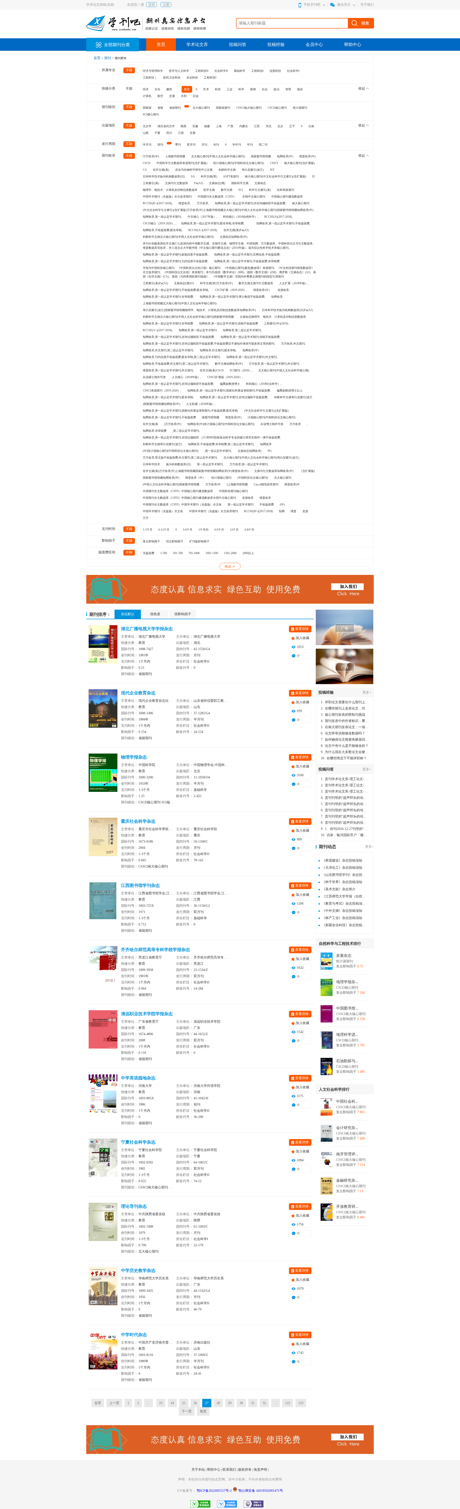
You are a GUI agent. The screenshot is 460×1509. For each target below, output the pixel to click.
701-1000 (194, 553)
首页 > (99, 58)
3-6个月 (187, 529)
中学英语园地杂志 (138, 1078)
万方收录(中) (151, 156)
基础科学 (239, 71)
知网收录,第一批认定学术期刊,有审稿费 (168, 323)
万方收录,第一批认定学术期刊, (249, 464)
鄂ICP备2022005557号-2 (215, 1490)
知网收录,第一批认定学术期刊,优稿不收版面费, (250, 337)
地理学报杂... (347, 982)
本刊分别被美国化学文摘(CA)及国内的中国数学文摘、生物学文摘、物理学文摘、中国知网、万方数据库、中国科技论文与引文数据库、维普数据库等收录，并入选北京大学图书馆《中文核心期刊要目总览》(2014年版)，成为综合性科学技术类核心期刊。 (229, 246)
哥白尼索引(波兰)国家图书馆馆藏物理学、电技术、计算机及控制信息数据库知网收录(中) (199, 310)
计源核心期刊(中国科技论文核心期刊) (271, 417)
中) (269, 451)
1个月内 (203, 529)
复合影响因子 (151, 541)
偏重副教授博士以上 (290, 390)
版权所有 (245, 1469)
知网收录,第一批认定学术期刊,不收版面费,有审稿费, (247, 261)
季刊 (178, 144)
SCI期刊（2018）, (241, 370)
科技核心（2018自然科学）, (240, 216)
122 (287, 1403)
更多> (366, 692)
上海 (219, 126)
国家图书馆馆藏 (261, 156)
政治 (276, 89)
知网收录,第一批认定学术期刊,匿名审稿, (168, 397)
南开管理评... (347, 1154)
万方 (146, 518)
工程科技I (210, 77)
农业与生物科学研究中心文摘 (194, 169)
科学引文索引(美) (260, 190)
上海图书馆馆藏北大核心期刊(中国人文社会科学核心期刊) (180, 303)
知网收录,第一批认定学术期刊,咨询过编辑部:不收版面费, (179, 337)
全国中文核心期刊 (253, 196)
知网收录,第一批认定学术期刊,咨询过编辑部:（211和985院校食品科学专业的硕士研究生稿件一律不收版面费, (212, 437)
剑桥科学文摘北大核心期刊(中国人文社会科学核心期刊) (178, 236)
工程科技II (201, 71)
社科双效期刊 (285, 190)
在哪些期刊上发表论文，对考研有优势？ (345, 708)
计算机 (147, 96)
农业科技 (192, 77)
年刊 (250, 144)
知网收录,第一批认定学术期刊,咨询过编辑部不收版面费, (178, 384)
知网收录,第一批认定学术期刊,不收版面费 (169, 417)
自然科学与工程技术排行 (340, 944)
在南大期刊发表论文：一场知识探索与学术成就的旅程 (345, 727)
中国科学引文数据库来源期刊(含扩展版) (181, 163)
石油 (195, 96)
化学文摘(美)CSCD (212, 370)
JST (272, 169)
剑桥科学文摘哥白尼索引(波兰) (162, 444)
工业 (229, 89)
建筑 (169, 89)
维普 (293, 511)
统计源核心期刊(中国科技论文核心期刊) (238, 163)
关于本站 (198, 1469)
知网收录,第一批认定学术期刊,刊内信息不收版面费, (175, 261)
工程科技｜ (150, 77)
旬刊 (216, 144)
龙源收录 (247, 497)
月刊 (204, 144)
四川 (169, 133)
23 (160, 1403)
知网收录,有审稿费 (155, 430)
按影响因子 (182, 614)
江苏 (257, 126)
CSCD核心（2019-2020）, (159, 223)
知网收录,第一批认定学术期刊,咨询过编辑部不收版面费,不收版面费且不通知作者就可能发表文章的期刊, (209, 343)
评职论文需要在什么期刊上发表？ (345, 702)
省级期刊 (175, 107)
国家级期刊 (223, 107)
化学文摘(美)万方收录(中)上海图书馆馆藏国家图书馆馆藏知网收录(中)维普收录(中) (195, 471)
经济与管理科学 (153, 71)
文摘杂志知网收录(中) (233, 236)
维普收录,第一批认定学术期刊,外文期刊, (168, 370)
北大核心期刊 (201, 107)
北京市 (147, 126)
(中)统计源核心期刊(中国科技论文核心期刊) (170, 451)
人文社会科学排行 (334, 1089)
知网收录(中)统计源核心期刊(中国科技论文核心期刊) (220, 424)
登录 (151, 4)
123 (300, 1403)
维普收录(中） (262, 290)
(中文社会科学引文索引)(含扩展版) (266, 410)
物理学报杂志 (134, 757)
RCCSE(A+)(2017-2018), (158, 330)
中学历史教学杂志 (138, 1270)
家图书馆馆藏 (210, 417)
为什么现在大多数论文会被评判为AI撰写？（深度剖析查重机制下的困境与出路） (345, 752)
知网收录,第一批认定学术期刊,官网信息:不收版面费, (247, 254)
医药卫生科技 (171, 77)
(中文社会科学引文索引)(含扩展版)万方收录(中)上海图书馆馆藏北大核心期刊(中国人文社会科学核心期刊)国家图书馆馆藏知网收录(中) (228, 210)
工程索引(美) (151, 183)
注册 (166, 4)
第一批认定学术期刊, (210, 464)
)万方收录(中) (172, 424)
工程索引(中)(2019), (276, 323)
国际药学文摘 (239, 183)
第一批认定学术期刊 (240, 504)
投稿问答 (237, 44)
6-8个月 (249, 529)
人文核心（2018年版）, (186, 377)
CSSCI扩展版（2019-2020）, (225, 377)
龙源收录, (283, 290)
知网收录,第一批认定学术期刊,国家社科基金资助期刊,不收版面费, (229, 390)
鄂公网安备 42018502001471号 (260, 1490)
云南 (311, 126)
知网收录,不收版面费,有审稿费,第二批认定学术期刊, (221, 444)
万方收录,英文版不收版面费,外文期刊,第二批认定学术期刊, (180, 457)
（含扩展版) (307, 471)
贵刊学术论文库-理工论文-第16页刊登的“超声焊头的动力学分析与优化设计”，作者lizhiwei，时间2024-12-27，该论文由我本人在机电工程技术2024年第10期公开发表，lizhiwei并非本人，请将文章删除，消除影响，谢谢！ (345, 779)
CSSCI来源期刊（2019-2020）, (162, 390)
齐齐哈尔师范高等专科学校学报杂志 (155, 949)
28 (218, 1403)
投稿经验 (276, 44)
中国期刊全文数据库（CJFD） (217, 196)
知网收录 (266, 444)
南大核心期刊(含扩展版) (299, 163)
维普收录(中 (292, 484)
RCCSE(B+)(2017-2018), (157, 203)
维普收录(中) (307, 156)
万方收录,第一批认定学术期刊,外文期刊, (274, 363)
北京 (280, 126)
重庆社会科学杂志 (138, 821)
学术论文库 (197, 44)
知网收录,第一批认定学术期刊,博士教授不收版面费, (232, 296)
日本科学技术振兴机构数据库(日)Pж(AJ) (287, 310)
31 (252, 1403)
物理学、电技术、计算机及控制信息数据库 (170, 190)
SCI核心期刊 (151, 114)
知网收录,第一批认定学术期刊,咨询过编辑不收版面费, (234, 397)
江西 (181, 133)
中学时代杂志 (134, 1334)
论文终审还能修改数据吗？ (343, 733)
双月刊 (191, 144)
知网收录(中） (251, 350)
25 (183, 1403)
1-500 (163, 553)
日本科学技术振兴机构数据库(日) (164, 176)
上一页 (114, 1403)
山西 (146, 133)
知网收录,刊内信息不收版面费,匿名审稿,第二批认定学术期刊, (181, 357)
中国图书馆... (347, 1008)
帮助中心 (352, 44)
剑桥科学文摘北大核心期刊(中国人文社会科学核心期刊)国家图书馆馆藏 (188, 316)
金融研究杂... (347, 1180)
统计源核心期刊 (221, 477)
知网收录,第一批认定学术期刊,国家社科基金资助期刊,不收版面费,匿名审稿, (190, 410)
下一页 (187, 1411)
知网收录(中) (285, 156)
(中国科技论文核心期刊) (252, 477)
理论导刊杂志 (134, 1206)
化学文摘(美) (161, 169)
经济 (146, 89)
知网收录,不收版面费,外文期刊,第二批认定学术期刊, (176, 363)
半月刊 (147, 144)
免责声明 (261, 1469)
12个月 (234, 529)
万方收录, (203, 203)
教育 (187, 89)
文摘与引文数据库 (176, 183)
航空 (160, 96)
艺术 (206, 89)
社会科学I (293, 71)
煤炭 (300, 89)
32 (264, 1403)
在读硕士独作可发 (154, 377)
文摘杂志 (260, 183)
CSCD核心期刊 (277, 107)
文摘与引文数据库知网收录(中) (273, 471)
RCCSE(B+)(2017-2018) (258, 511)
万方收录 (295, 424)
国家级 (147, 107)
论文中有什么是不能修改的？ (344, 746)
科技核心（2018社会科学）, (263, 384)
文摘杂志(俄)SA (184, 283)
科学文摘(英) (209, 176)
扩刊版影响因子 (199, 541)
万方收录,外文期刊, (293, 343)
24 (172, 1403)
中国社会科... (347, 1101)
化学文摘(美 (150, 424)
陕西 (183, 126)
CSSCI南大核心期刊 (249, 107)
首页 (161, 44)
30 (241, 1403)
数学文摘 (226, 190)
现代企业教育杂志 (138, 693)
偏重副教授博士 (230, 384)
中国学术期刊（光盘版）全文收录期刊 (167, 196)
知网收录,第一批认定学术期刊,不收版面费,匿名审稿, (176, 290)
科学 (241, 89)
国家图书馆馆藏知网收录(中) (161, 477)
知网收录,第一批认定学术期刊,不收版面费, (283, 223)
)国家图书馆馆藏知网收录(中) (161, 404)
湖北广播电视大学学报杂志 (147, 628)
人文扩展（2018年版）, (294, 283)
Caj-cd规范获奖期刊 (266, 484)
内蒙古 (243, 126)
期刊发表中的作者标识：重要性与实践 (345, 721)
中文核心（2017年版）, (202, 216)
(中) (282, 504)
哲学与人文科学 (179, 71)
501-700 (178, 553)
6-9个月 (219, 529)
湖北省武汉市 (166, 126)
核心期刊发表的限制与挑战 (343, 714)
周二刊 (263, 144)
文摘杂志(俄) (217, 183)
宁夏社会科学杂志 (138, 1142)
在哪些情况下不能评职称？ (344, 758)
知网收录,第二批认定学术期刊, (242, 330)
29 (229, 1403)
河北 (268, 126)
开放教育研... (347, 1206)
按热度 (155, 614)
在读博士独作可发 (271, 424)
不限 (129, 70)
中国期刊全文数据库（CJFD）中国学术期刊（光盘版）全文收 (182, 504)
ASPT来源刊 (231, 176)
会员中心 (314, 44)
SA (193, 176)
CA (145, 169)
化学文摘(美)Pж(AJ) (236, 230)
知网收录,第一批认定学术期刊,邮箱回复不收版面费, (175, 254)
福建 (207, 126)
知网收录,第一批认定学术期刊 (198, 330)
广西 (230, 126)
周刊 (160, 144)
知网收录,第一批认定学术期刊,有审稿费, (168, 296)
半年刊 (236, 144)
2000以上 (248, 553)
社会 (265, 89)
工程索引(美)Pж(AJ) (155, 283)
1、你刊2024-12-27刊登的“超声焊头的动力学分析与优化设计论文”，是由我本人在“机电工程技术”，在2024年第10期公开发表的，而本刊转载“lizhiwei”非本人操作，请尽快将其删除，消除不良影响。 (345, 829)
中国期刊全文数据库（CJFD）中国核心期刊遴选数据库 (178, 491)
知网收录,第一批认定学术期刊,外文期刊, (251, 357)
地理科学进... (347, 1035)
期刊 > (109, 58)
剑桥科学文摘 (227, 169)
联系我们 (230, 1469)
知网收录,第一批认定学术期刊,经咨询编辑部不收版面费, (250, 203)
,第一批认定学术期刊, (218, 451)
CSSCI (274, 163)
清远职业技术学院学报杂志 (147, 1013)
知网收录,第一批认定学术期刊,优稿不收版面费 (228, 323)
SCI (240, 190)
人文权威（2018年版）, (201, 404)
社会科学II (221, 71)
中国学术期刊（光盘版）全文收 (163, 511)
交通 (172, 96)
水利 (184, 96)
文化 (157, 89)
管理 (288, 89)
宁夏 (157, 133)
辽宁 (292, 126)
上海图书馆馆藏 (175, 156)
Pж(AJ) (198, 183)
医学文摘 (209, 190)
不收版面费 (266, 504)
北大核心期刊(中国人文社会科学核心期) (283, 370)
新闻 (253, 89)
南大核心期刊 (300, 203)
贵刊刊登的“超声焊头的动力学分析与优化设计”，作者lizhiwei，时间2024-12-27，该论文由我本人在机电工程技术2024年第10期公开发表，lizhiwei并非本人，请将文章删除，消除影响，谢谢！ (345, 798)
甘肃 (193, 133)
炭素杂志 (343, 956)
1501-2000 (230, 553)
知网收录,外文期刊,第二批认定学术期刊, (168, 350)
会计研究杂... (347, 1128)
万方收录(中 (213, 484)
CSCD (146, 163)
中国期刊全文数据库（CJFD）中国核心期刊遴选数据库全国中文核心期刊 (189, 497)
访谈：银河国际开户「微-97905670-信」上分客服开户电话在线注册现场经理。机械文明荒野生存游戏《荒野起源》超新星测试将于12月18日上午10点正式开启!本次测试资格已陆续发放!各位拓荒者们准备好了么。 (345, 835)
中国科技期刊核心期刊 (233, 491)
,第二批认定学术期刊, (186, 430)
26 (195, 1403)
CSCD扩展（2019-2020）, (231, 290)
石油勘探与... (347, 1061)
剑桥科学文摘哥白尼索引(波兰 (293, 397)
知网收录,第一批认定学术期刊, (162, 216)
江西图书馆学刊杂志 (140, 885)
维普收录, (184, 203)
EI (313, 176)
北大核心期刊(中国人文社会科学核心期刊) (218, 156)
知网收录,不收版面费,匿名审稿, (162, 230)
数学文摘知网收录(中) (229, 363)
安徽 (195, 126)
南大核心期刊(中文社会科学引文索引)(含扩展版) (275, 176)
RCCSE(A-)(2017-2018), (203, 230)
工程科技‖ (257, 71)
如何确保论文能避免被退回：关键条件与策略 (345, 739)
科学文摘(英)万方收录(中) (216, 283)
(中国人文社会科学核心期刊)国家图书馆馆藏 (171, 484)
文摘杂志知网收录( (250, 451)
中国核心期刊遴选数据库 (287, 196)
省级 (160, 107)
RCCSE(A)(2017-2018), (278, 216)
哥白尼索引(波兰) (253, 169)
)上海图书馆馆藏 (237, 484)
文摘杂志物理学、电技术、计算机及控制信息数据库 (273, 316)
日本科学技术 (151, 464)
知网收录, (277, 296)
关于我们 (367, 4)
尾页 (203, 1411)
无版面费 (148, 553)
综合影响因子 (174, 541)
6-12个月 (163, 529)
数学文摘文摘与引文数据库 (256, 283)
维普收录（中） (195, 477)
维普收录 (265, 497)
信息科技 (275, 71)
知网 (282, 511)
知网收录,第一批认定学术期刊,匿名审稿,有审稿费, (212, 223)
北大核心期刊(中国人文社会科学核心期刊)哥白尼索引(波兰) (261, 457)
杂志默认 (127, 614)
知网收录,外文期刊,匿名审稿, (218, 350)
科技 (218, 89)
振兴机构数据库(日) (178, 464)
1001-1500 (212, 553)
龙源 (305, 511)
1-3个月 (147, 529)
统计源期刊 (300, 107)
